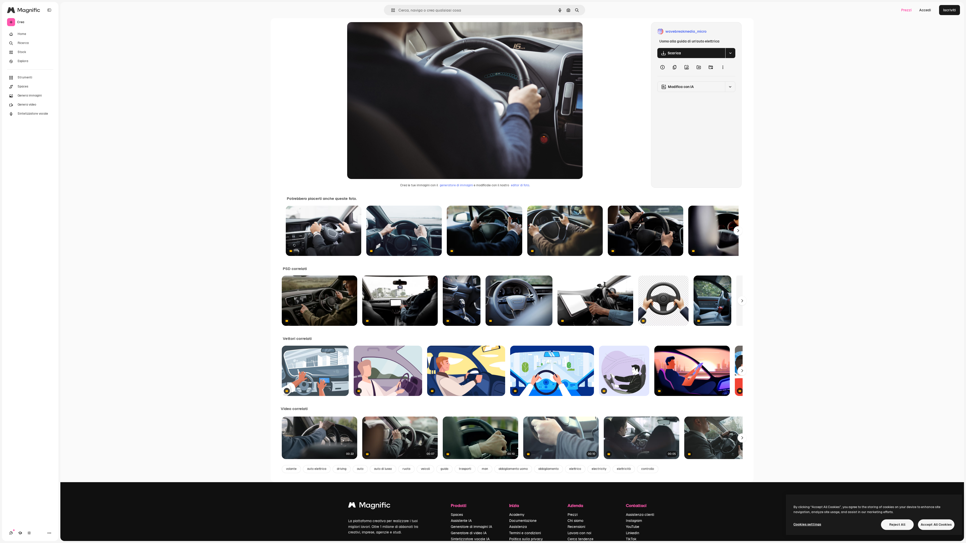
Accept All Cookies (936, 524)
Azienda (575, 505)
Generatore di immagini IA (471, 526)
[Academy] (20, 533)
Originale (380, 31)
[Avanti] (738, 231)
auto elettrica (316, 469)
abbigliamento (548, 469)
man (485, 469)
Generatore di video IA (469, 533)
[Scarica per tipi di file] (730, 53)
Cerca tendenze (580, 539)
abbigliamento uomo (513, 469)
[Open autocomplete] (391, 10)
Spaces (457, 514)
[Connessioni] (11, 533)
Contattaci (636, 505)
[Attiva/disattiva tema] (29, 533)
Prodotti (458, 505)
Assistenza (518, 526)
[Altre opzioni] (723, 67)
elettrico (575, 469)
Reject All (897, 524)
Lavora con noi (579, 533)
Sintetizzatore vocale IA (470, 539)
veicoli (425, 469)
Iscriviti (949, 10)
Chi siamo (575, 520)
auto (360, 469)
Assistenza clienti (640, 514)
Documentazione (523, 520)
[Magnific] (369, 506)
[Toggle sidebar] (49, 10)
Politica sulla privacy (526, 539)
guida (444, 469)
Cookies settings (807, 524)
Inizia (514, 505)
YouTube (632, 526)
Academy (517, 514)
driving (341, 469)
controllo (647, 469)
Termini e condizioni (525, 533)
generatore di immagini (456, 185)
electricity (599, 469)
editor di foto (520, 185)
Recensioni (576, 526)
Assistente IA (461, 520)
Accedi (925, 10)
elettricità (624, 469)
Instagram (634, 520)
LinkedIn (632, 533)
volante (291, 469)
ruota (406, 469)
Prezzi (906, 10)
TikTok (631, 539)
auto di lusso (383, 469)
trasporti (465, 469)
